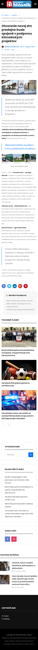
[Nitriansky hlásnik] (18, 4)
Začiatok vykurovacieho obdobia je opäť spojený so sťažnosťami (23, 565)
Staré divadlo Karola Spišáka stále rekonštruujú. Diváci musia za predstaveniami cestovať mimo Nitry (24, 580)
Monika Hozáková (17, 295)
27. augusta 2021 (29, 47)
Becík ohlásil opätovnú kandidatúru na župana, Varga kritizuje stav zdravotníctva (18, 353)
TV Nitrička (6, 619)
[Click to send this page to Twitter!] (9, 286)
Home (6, 15)
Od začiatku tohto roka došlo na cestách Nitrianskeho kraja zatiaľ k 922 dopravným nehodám (18, 416)
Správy (14, 15)
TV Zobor (5, 616)
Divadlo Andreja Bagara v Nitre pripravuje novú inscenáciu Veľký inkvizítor (17, 480)
